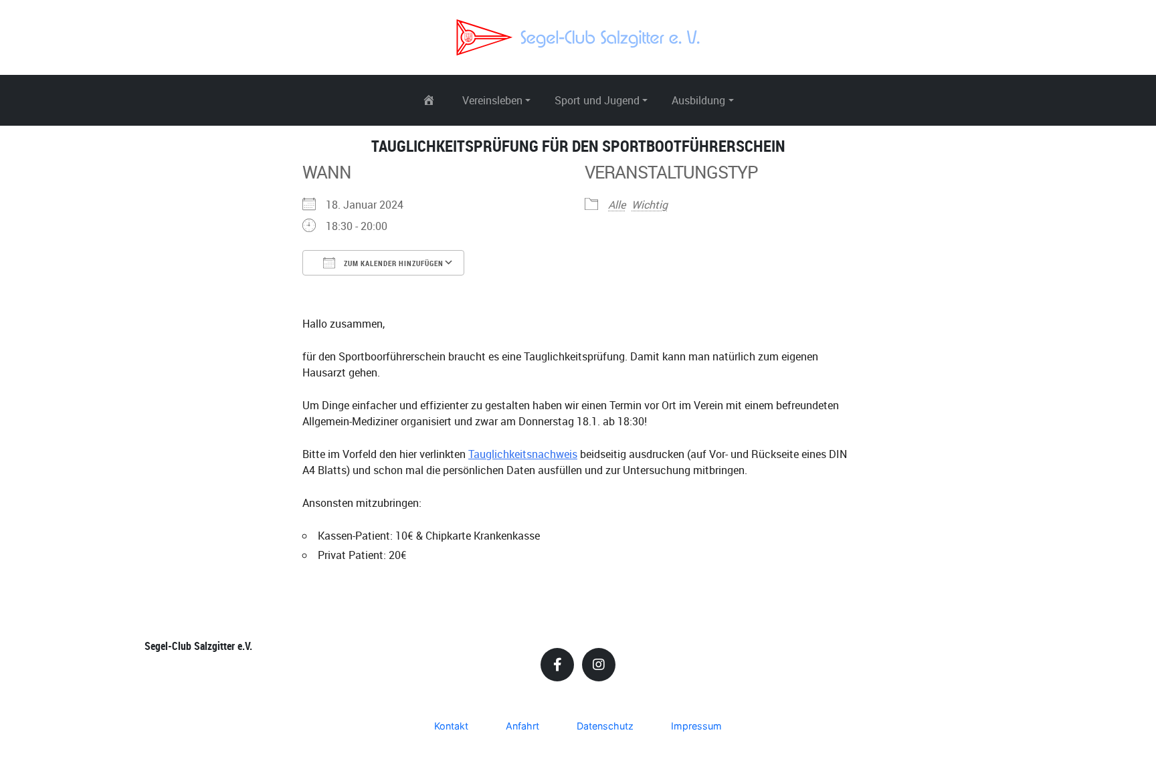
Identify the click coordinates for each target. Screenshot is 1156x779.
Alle (616, 204)
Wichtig (650, 204)
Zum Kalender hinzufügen (393, 263)
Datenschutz (605, 726)
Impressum (696, 726)
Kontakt (451, 726)
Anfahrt (522, 726)
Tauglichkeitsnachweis (522, 454)
